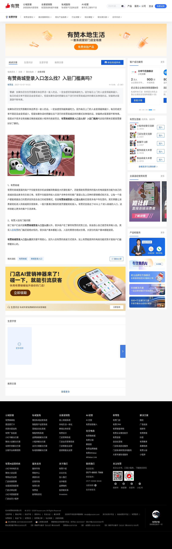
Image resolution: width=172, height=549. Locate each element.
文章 (20, 72)
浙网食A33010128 (70, 525)
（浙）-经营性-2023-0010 (90, 525)
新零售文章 (38, 518)
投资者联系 (90, 489)
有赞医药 (135, 514)
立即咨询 (116, 307)
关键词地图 (59, 518)
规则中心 (37, 514)
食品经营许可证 (122, 514)
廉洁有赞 (57, 514)
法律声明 (8, 514)
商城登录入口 (36, 259)
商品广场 (18, 518)
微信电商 (30, 72)
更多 (162, 62)
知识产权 (28, 514)
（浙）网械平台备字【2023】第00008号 (45, 525)
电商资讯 (11, 72)
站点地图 (49, 518)
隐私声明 (18, 514)
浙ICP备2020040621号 (95, 522)
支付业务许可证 (108, 514)
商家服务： (93, 479)
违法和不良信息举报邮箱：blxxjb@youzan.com (82, 514)
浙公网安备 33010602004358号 (20, 522)
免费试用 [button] (160, 6)
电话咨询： (94, 470)
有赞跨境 (8, 518)
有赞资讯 (28, 518)
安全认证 (47, 514)
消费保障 (90, 485)
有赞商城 (23, 259)
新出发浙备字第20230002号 (15, 525)
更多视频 (19, 348)
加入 (161, 127)
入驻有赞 (14, 230)
